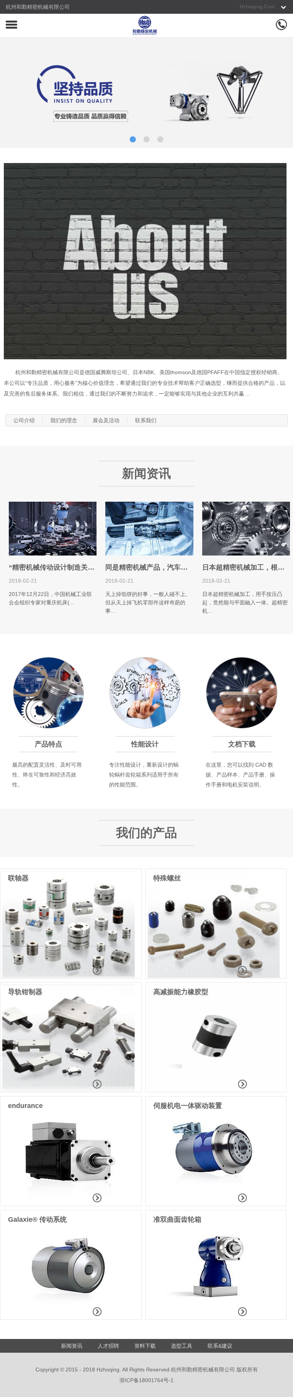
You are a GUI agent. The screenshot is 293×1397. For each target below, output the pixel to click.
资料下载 (145, 1346)
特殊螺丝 (167, 878)
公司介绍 (24, 420)
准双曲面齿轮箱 (177, 1219)
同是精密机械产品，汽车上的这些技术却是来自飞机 (184, 567)
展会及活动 (106, 420)
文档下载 (242, 744)
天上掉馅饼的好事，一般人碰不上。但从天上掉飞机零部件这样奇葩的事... (148, 602)
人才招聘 (108, 1346)
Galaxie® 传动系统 (37, 1219)
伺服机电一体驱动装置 (187, 1106)
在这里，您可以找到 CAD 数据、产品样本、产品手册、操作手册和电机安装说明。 (240, 775)
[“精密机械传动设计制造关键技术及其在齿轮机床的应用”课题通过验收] (53, 554)
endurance (25, 1106)
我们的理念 (63, 420)
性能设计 (145, 744)
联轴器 (18, 878)
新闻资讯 (71, 1346)
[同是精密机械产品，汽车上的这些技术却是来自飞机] (149, 554)
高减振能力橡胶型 (180, 992)
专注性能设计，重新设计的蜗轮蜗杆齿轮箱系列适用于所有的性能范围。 (144, 775)
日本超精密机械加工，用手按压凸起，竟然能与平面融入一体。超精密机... (245, 602)
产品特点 (48, 744)
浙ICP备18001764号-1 (146, 1380)
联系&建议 (220, 1346)
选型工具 (181, 1346)
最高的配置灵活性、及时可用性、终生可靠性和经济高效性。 (47, 775)
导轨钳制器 (25, 992)
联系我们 (145, 420)
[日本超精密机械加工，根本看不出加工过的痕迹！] (246, 554)
